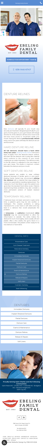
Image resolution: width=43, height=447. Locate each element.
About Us (10, 436)
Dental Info (21, 236)
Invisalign (33, 436)
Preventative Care (21, 241)
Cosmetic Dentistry (21, 285)
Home (4, 436)
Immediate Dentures (21, 256)
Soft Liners (21, 281)
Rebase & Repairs (21, 278)
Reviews (17, 436)
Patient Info (7, 438)
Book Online (33, 438)
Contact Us (24, 438)
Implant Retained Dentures (21, 260)
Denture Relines (21, 274)
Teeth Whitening (21, 288)
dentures (11, 129)
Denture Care (21, 267)
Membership (25, 436)
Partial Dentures (21, 263)
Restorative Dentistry (21, 249)
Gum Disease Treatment (21, 245)
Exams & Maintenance (21, 270)
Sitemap (13, 440)
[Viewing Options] (4, 442)
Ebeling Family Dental (24, 152)
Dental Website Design (15, 442)
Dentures (21, 252)
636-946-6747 (22, 428)
